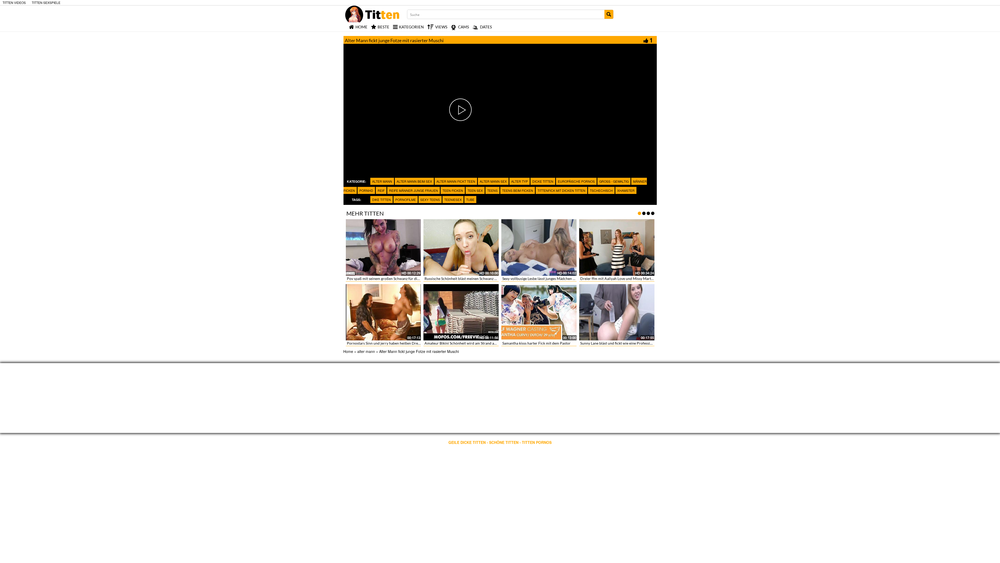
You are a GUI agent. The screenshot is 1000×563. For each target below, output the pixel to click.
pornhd (366, 190)
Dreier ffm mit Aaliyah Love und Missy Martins (618, 278)
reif (381, 190)
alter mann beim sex (414, 181)
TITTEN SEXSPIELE (46, 2)
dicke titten (542, 181)
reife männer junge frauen (413, 190)
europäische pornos (576, 181)
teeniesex (453, 199)
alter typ (519, 181)
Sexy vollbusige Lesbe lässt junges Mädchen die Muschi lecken (552, 278)
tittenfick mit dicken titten (561, 190)
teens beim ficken (517, 190)
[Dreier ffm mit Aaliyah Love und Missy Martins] (616, 247)
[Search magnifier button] (608, 14)
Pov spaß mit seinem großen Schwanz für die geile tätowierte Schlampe (404, 278)
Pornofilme (405, 199)
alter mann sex (493, 181)
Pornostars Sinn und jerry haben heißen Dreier (384, 343)
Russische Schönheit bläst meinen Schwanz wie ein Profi (469, 278)
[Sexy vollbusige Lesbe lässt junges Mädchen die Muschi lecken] (539, 247)
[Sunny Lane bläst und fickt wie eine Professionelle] (616, 312)
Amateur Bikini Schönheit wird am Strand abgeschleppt (469, 343)
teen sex (475, 190)
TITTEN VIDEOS (14, 2)
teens (492, 190)
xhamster (626, 190)
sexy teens (430, 199)
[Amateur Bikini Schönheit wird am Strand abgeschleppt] (461, 312)
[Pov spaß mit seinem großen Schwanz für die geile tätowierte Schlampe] (383, 247)
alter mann (382, 181)
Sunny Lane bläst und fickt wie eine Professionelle (620, 343)
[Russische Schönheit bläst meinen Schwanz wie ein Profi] (461, 247)
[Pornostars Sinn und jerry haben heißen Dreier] (383, 312)
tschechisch (601, 190)
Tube (470, 199)
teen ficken (452, 190)
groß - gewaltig (614, 181)
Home (348, 351)
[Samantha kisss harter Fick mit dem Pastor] (539, 312)
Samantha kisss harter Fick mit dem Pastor (536, 343)
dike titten (381, 199)
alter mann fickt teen (455, 181)
